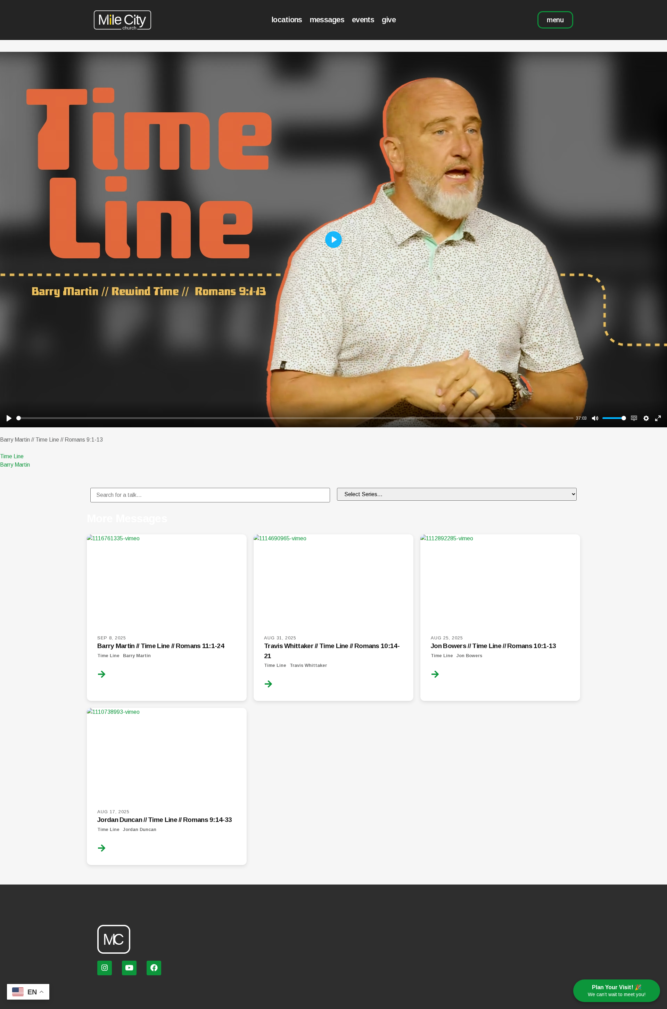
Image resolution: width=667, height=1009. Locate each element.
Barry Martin (15, 465)
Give (389, 19)
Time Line (12, 456)
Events (363, 19)
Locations (286, 19)
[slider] (295, 418)
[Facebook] (154, 968)
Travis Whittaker (308, 665)
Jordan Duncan (139, 829)
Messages (327, 19)
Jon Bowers (469, 655)
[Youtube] (129, 968)
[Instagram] (104, 968)
